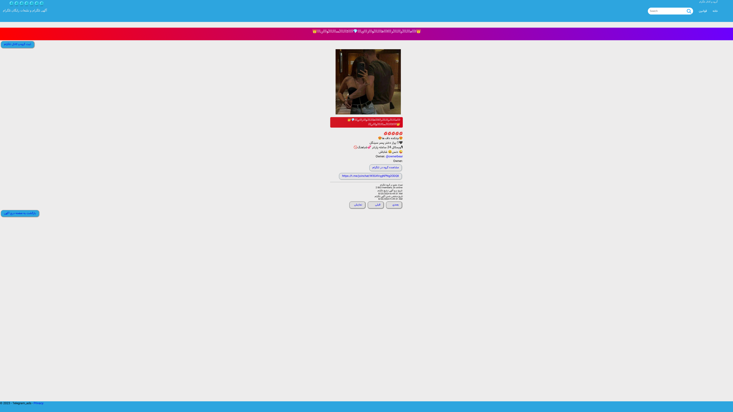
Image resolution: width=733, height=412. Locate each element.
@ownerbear (394, 156)
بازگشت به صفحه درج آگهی (20, 213)
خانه (715, 11)
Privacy (39, 403)
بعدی (395, 205)
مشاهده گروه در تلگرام (385, 168)
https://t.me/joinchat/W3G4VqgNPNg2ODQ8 (370, 176)
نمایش (358, 205)
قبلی (377, 205)
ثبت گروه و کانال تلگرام (17, 44)
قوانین (703, 11)
